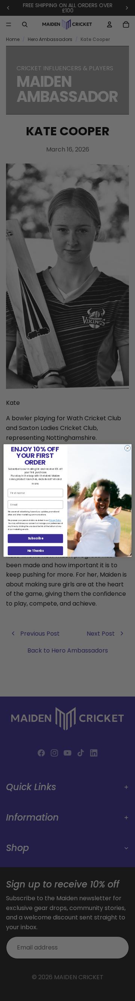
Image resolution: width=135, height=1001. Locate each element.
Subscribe (36, 538)
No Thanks (35, 550)
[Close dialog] (127, 448)
